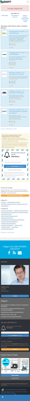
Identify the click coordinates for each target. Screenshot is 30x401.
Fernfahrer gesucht (5, 227)
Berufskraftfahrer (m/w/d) (13, 202)
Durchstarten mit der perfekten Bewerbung (11, 316)
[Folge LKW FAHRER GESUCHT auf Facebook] (9, 253)
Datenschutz (19, 391)
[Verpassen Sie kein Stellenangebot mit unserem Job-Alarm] (19, 253)
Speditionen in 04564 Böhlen (7, 232)
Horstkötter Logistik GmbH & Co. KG (16, 42)
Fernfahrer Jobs (18, 225)
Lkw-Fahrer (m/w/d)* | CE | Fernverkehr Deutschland (17, 73)
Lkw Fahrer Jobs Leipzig (6, 210)
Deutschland (13, 65)
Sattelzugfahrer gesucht (7, 218)
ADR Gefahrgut (4, 206)
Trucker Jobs (15, 227)
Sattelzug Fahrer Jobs (6, 214)
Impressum (22, 389)
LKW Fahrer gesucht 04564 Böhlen (9, 221)
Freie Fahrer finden (15, 378)
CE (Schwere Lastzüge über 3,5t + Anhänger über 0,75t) (14, 204)
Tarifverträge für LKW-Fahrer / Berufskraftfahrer (12, 312)
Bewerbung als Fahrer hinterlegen (15, 195)
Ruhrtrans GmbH (12, 60)
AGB (14, 391)
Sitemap (8, 393)
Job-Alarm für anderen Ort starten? (15, 169)
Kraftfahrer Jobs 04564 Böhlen (8, 223)
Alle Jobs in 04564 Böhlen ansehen (9, 129)
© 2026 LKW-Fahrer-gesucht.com (12, 389)
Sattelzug (3, 202)
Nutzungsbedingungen (6, 391)
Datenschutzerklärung (11, 176)
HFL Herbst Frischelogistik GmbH (15, 99)
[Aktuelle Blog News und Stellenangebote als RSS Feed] (14, 253)
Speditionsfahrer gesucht (7, 229)
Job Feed (13, 393)
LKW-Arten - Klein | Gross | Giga (8, 314)
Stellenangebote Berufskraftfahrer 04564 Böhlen (12, 220)
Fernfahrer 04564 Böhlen (7, 225)
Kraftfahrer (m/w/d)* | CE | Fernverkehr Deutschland (17, 92)
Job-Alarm (3, 393)
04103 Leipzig (13, 45)
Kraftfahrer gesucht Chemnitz (21, 210)
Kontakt (25, 391)
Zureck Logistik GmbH (13, 79)
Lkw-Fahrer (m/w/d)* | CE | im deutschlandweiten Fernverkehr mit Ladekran (18, 111)
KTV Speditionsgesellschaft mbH (15, 119)
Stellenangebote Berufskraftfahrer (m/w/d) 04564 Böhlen (14, 212)
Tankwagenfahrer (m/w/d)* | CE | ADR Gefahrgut (18, 32)
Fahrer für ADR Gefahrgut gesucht (9, 216)
